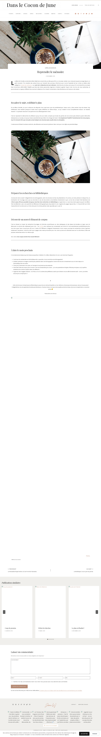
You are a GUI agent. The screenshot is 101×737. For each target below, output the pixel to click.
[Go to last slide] (4, 612)
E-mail (40, 677)
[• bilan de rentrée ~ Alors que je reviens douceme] (75, 717)
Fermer (94, 733)
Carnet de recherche (50, 67)
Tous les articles (89, 5)
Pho (87, 555)
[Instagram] (75, 13)
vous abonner (54, 681)
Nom (12, 677)
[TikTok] (89, 13)
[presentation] (17, 605)
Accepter (84, 733)
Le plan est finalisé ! (78, 628)
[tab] (47, 639)
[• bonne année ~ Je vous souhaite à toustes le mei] (26, 717)
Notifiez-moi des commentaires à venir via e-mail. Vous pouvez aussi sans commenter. (40, 681)
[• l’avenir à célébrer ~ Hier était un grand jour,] (14, 717)
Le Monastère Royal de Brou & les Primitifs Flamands (22, 570)
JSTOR (41, 226)
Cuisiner (46, 13)
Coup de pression (10, 628)
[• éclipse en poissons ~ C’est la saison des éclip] (63, 717)
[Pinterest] (78, 13)
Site (66, 677)
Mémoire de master (16, 559)
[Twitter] (84, 13)
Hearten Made (64, 730)
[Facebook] (81, 13)
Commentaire (15, 659)
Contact (73, 704)
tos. (89, 555)
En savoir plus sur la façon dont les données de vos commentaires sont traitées (60, 690)
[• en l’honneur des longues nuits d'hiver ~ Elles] (38, 717)
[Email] (92, 13)
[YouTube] (86, 13)
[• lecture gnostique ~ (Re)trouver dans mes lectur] (50, 717)
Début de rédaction (44, 628)
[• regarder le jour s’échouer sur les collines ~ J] (87, 717)
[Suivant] (97, 612)
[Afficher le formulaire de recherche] (98, 5)
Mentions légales (83, 704)
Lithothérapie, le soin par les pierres (83, 570)
